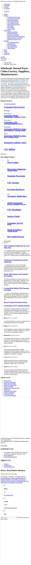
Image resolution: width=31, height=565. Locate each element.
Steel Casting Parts (12, 47)
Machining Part (20, 478)
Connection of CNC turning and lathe (17, 305)
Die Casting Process (15, 237)
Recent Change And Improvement (15, 302)
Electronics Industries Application (16, 36)
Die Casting (10, 26)
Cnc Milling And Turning (18, 479)
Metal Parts (7, 389)
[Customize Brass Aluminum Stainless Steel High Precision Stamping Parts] (7, 113)
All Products (19, 482)
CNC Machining (14, 210)
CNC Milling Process (13, 23)
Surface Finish (11, 29)
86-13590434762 (8, 495)
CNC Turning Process (13, 21)
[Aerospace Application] (8, 194)
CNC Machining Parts (13, 42)
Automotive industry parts (14, 39)
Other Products (11, 48)
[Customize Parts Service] (10, 104)
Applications (7, 30)
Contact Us (7, 54)
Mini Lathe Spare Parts (10, 383)
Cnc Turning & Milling (10, 395)
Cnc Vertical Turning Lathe (15, 83)
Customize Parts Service (13, 18)
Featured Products (5, 478)
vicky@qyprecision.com (10, 508)
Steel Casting (10, 27)
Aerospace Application (13, 35)
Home (5, 14)
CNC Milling (9, 149)
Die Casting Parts (11, 45)
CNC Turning (13, 183)
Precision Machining (12, 20)
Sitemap (13, 478)
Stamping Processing (16, 176)
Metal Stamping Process (13, 24)
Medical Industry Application (14, 38)
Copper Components (9, 392)
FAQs (5, 51)
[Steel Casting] (8, 160)
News (5, 49)
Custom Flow (7, 465)
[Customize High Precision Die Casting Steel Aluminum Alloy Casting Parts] (6, 133)
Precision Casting (20, 81)
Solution (6, 464)
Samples (6, 41)
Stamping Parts (11, 44)
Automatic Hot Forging (10, 391)
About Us (6, 52)
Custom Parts (7, 380)
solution (6, 15)
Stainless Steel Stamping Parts (12, 388)
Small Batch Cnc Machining (8, 482)
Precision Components (10, 382)
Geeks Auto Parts (8, 386)
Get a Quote (4, 445)
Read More (7, 110)
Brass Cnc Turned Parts (10, 385)
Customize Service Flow (13, 17)
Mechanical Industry (12, 32)
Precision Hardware (12, 33)
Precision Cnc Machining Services (19, 481)
